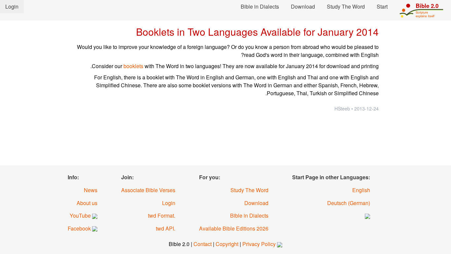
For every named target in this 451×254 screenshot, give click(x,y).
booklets (133, 66)
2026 (233, 228)
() (348, 203)
